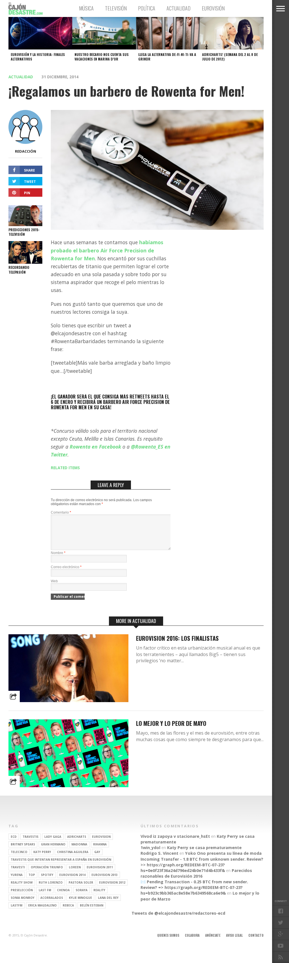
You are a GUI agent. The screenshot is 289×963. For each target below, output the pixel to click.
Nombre (58, 553)
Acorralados (51, 898)
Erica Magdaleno (42, 905)
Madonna (79, 844)
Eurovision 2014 (72, 875)
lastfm (16, 905)
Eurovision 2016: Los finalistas (177, 638)
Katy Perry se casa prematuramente (204, 847)
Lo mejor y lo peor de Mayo (171, 723)
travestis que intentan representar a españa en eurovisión (61, 860)
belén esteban (91, 905)
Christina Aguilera (72, 852)
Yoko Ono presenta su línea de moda (223, 853)
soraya (81, 890)
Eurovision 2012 (112, 882)
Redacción (25, 151)
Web (54, 581)
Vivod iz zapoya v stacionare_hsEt (175, 836)
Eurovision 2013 (104, 875)
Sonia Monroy (22, 898)
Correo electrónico (66, 567)
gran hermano (53, 844)
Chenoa (63, 890)
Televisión (116, 8)
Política (146, 8)
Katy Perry (42, 852)
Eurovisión (213, 8)
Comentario (61, 512)
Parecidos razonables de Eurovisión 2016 (196, 873)
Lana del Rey (108, 898)
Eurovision (101, 837)
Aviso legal (234, 935)
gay (97, 852)
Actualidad (179, 8)
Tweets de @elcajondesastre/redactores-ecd (178, 913)
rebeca (68, 905)
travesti (18, 867)
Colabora (192, 935)
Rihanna (100, 844)
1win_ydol (150, 847)
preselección (22, 890)
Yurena (17, 875)
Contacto (256, 935)
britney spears (23, 844)
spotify (47, 875)
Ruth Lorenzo (51, 882)
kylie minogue (80, 898)
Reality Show (22, 882)
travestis (30, 837)
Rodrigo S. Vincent (159, 853)
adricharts (76, 837)
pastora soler (81, 882)
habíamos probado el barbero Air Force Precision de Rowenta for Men (107, 250)
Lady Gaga (52, 837)
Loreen (75, 867)
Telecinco (19, 852)
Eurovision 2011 (100, 867)
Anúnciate (212, 935)
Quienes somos (168, 935)
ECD (14, 837)
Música (86, 8)
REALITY (99, 890)
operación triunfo (47, 867)
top (32, 875)
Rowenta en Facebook (95, 446)
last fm (45, 890)
